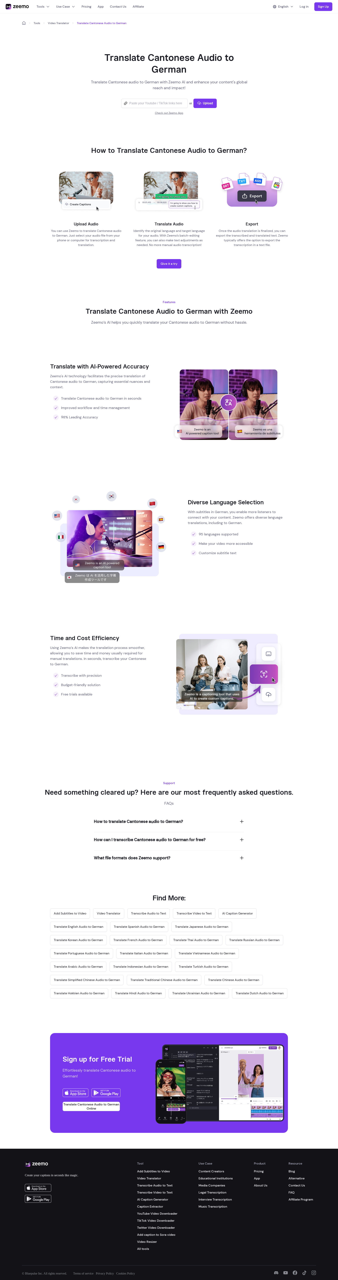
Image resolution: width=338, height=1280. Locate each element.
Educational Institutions (216, 1178)
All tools (143, 1249)
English (283, 7)
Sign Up (323, 7)
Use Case (63, 7)
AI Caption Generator (152, 1199)
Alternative (297, 1178)
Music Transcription (213, 1206)
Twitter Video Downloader (156, 1228)
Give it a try (169, 264)
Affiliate (138, 7)
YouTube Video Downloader (157, 1214)
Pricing (86, 7)
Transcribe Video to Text (155, 1192)
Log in (304, 7)
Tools (40, 7)
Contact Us (118, 7)
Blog (292, 1171)
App (101, 7)
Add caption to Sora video (156, 1235)
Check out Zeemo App (169, 113)
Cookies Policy (125, 1273)
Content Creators (211, 1171)
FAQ (292, 1192)
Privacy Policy (105, 1273)
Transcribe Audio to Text (155, 1185)
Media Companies (212, 1185)
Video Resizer (147, 1242)
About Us (260, 1185)
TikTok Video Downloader (155, 1221)
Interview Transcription (215, 1199)
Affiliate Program (301, 1199)
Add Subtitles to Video (153, 1171)
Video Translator (58, 23)
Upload (208, 103)
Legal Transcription (212, 1192)
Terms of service (83, 1273)
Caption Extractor (150, 1206)
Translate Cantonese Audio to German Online (91, 1106)
